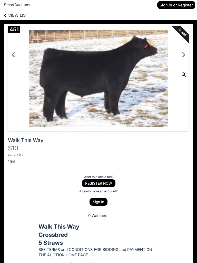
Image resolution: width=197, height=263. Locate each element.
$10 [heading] (13, 148)
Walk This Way (25, 140)
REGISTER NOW (98, 183)
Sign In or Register (176, 5)
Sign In (98, 202)
